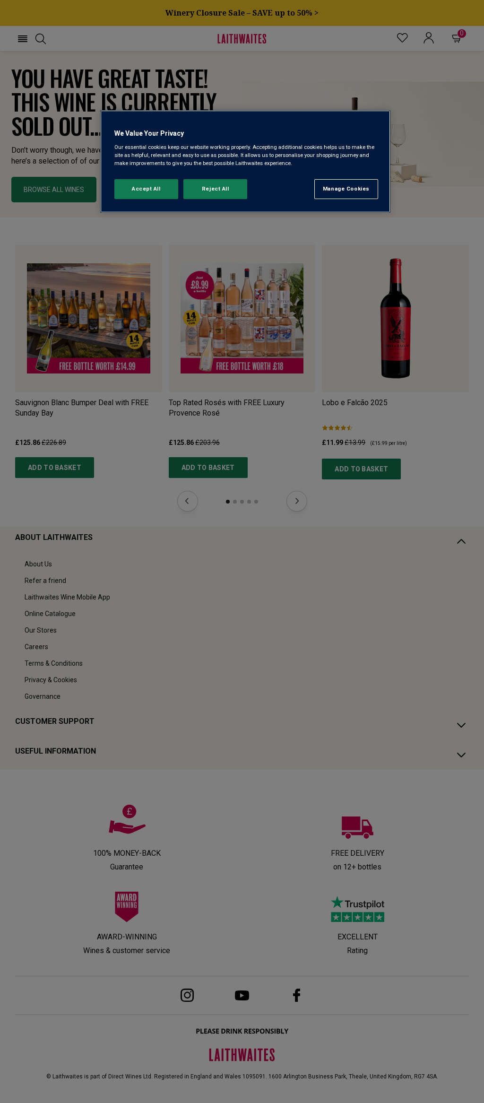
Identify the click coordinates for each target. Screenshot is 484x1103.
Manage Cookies (346, 188)
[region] (245, 161)
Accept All (146, 188)
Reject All (215, 188)
